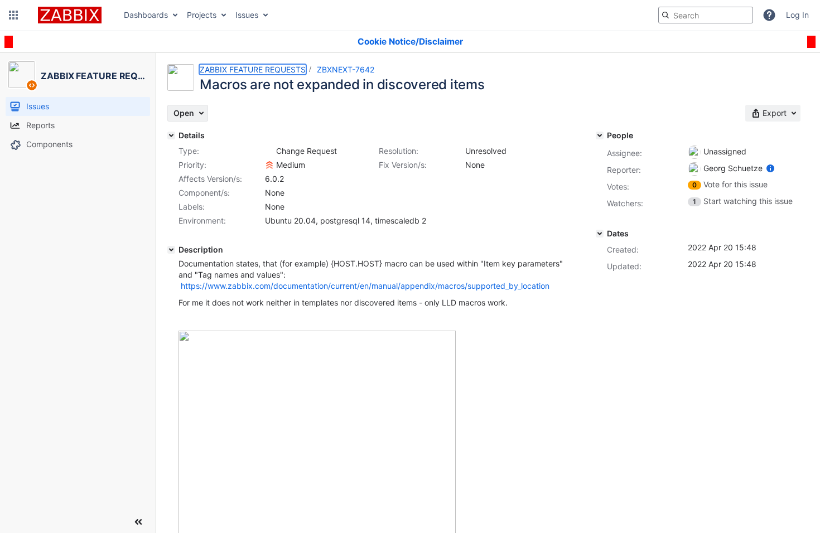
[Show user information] (770, 168)
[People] (600, 135)
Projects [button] (201, 15)
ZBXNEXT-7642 (345, 69)
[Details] (171, 135)
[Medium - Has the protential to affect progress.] (269, 165)
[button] (13, 15)
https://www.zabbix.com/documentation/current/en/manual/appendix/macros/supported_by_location (365, 285)
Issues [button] (246, 15)
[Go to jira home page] (69, 15)
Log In (797, 15)
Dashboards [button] (146, 15)
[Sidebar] (138, 521)
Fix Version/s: (403, 164)
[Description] (171, 250)
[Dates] (600, 234)
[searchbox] (706, 15)
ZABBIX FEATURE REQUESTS (253, 69)
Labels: (192, 206)
